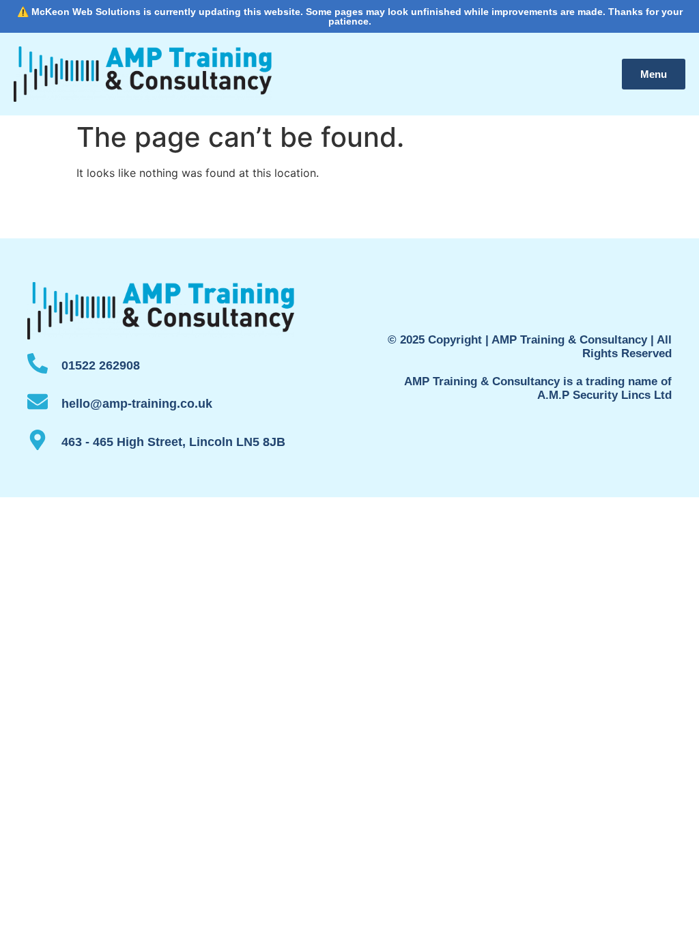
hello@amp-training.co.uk (136, 403)
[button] (653, 74)
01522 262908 (100, 365)
